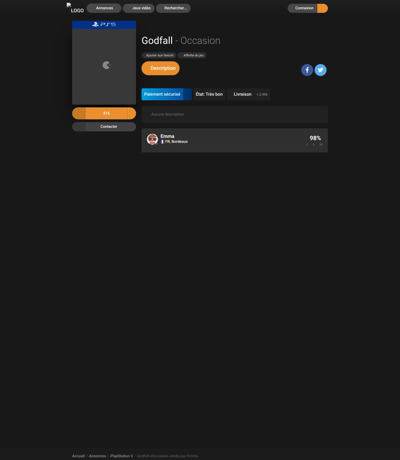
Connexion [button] (303, 8)
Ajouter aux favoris (159, 55)
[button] (173, 8)
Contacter (108, 126)
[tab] (160, 68)
